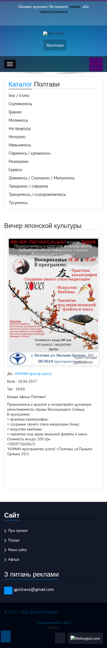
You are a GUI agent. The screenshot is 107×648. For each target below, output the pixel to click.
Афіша (13, 559)
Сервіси (15, 169)
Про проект (18, 530)
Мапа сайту (17, 549)
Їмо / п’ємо (19, 95)
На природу (20, 128)
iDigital (53, 627)
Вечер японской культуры (42, 225)
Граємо (15, 112)
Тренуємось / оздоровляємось (37, 194)
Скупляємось (20, 103)
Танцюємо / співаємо (28, 186)
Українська (55, 45)
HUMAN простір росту (33, 373)
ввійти (75, 6)
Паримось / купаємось (29, 153)
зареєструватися (53, 11)
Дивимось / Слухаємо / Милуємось (42, 177)
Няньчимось (20, 145)
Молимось (18, 120)
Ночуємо (17, 136)
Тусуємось (18, 202)
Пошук (13, 540)
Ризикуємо (19, 161)
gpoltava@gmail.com (34, 589)
